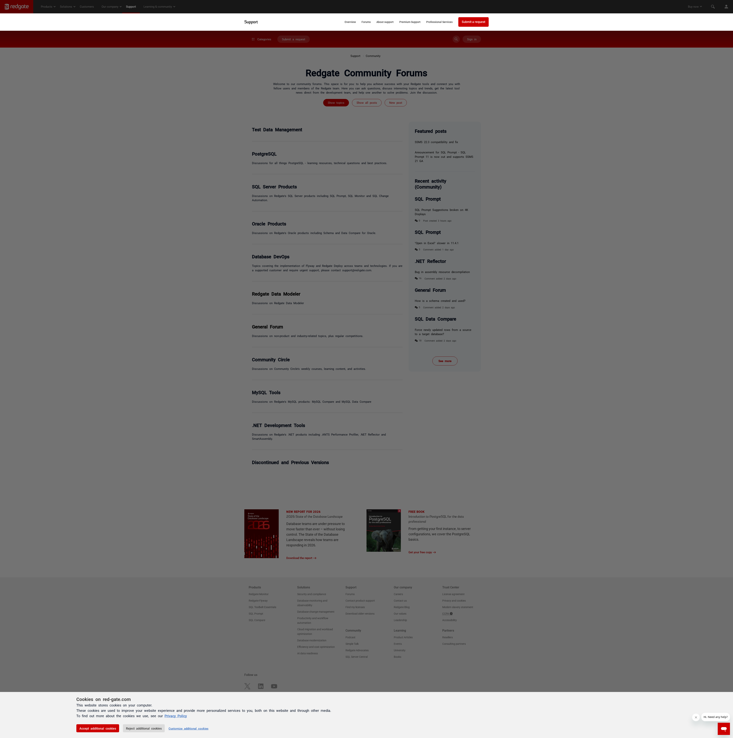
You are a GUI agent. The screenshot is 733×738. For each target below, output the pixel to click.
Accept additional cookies (97, 728)
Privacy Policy (176, 715)
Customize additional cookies (188, 728)
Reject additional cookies (144, 728)
